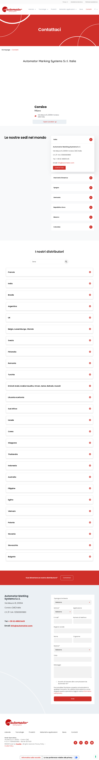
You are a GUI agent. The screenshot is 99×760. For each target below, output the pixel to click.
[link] (12, 9)
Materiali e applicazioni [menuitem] (48, 732)
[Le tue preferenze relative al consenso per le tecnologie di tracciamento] (95, 756)
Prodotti (53, 9)
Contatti (89, 9)
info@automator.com (66, 163)
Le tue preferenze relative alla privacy (58, 757)
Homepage (6, 50)
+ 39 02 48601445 (16, 621)
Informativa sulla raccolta (31, 757)
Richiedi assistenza (92, 2)
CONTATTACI (59, 168)
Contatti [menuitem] (74, 732)
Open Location (48, 122)
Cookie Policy (9, 746)
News (81, 9)
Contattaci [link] (67, 578)
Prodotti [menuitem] (32, 732)
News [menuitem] (64, 732)
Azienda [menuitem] (8, 732)
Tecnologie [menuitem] (19, 732)
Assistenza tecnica (77, 2)
